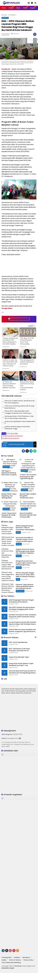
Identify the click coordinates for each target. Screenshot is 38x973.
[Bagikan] (34, 34)
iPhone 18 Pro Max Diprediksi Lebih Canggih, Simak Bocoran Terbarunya (18, 412)
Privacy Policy (28, 960)
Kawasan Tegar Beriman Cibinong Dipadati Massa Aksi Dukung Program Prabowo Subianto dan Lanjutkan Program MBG (25, 588)
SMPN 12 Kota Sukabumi (11, 438)
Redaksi (17, 957)
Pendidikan (5, 18)
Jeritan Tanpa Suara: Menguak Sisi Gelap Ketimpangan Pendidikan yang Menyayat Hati (9, 515)
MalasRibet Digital (8, 968)
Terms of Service (15, 960)
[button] (28, 3)
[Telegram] (31, 451)
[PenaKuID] (11, 3)
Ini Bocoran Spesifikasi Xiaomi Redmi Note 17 (20, 422)
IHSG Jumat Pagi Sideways (18, 642)
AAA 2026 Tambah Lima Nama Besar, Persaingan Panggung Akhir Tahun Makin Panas (22, 608)
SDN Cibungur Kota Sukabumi (13, 436)
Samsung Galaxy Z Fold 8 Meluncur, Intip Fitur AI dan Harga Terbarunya (19, 417)
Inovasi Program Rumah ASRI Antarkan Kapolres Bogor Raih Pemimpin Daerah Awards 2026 (22, 623)
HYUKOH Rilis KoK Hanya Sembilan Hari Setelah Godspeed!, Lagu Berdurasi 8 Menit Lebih (22, 630)
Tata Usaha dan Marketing (11, 962)
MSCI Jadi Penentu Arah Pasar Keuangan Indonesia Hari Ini (19, 650)
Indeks (4, 960)
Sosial (18, 579)
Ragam (18, 532)
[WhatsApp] (34, 451)
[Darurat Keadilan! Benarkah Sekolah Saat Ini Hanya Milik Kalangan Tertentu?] (28, 506)
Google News (7, 308)
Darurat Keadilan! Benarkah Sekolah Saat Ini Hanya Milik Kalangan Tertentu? (28, 515)
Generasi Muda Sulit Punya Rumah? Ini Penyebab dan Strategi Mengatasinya (22, 672)
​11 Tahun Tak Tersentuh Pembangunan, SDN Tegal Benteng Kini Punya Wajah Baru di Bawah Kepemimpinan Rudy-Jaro (28, 477)
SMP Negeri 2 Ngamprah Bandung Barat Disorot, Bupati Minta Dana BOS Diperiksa (9, 473)
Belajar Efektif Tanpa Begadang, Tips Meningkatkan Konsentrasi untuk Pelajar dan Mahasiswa (10, 496)
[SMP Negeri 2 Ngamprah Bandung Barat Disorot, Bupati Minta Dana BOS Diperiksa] (10, 464)
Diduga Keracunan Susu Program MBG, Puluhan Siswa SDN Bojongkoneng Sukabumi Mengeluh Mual (26, 564)
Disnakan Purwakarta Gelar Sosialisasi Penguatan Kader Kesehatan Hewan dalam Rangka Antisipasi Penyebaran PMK (22, 616)
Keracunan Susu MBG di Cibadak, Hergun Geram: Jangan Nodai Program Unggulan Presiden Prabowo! (26, 540)
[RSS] (17, 950)
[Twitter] (27, 451)
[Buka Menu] (32, 3)
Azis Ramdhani (6, 33)
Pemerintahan (20, 591)
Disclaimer (26, 957)
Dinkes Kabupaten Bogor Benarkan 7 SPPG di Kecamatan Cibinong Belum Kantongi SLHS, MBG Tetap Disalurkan (26, 529)
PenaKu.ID (6, 69)
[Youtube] (13, 950)
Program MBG (13, 433)
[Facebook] (23, 451)
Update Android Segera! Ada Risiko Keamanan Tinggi (17, 428)
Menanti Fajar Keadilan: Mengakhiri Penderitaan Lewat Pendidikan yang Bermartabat (28, 496)
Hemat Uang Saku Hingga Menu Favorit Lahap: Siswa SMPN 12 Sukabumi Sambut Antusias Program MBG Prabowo (25, 576)
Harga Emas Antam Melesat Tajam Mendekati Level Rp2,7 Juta (21, 664)
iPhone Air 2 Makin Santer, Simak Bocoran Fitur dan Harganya (20, 402)
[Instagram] (10, 950)
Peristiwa (18, 544)
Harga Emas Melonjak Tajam (19, 657)
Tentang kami (6, 957)
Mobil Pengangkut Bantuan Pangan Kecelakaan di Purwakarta (21, 601)
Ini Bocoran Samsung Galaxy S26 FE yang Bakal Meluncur (19, 407)
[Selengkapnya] (35, 637)
